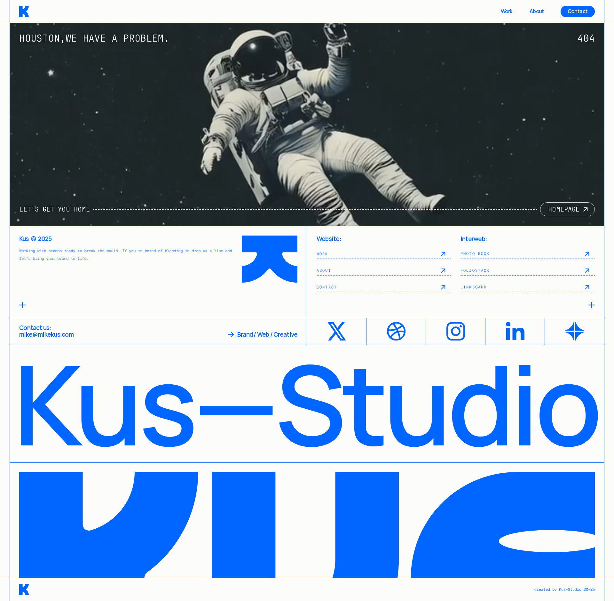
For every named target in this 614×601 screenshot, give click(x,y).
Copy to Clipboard (46, 331)
